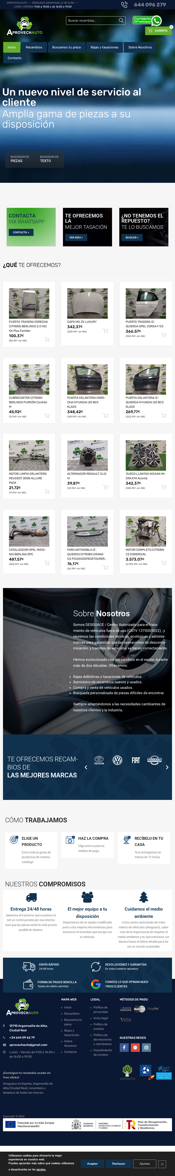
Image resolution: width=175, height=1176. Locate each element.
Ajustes (145, 1164)
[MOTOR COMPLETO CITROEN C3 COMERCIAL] (146, 531)
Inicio (12, 47)
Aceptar (92, 1164)
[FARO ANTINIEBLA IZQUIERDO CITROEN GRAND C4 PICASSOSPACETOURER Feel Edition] (87, 531)
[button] (86, 767)
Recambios (34, 47)
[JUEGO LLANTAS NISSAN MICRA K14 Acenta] (146, 455)
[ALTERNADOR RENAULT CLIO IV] (87, 455)
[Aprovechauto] (21, 25)
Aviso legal (100, 1018)
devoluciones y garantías (126, 964)
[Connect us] (124, 1047)
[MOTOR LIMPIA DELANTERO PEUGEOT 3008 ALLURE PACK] (29, 455)
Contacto (15, 58)
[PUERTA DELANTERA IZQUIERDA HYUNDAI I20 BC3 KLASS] (146, 379)
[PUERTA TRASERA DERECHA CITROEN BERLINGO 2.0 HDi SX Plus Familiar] (29, 303)
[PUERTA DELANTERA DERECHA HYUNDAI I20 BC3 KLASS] (87, 379)
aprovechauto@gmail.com (28, 1045)
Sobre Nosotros (140, 47)
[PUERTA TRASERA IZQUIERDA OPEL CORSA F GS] (146, 303)
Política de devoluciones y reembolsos (102, 1039)
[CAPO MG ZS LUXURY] (87, 303)
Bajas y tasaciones (104, 47)
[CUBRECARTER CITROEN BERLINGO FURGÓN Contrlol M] (29, 379)
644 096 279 (150, 5)
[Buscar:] (96, 20)
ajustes (40, 1170)
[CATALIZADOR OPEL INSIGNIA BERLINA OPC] (29, 531)
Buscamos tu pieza (66, 47)
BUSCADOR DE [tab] (20, 159)
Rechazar (118, 1164)
